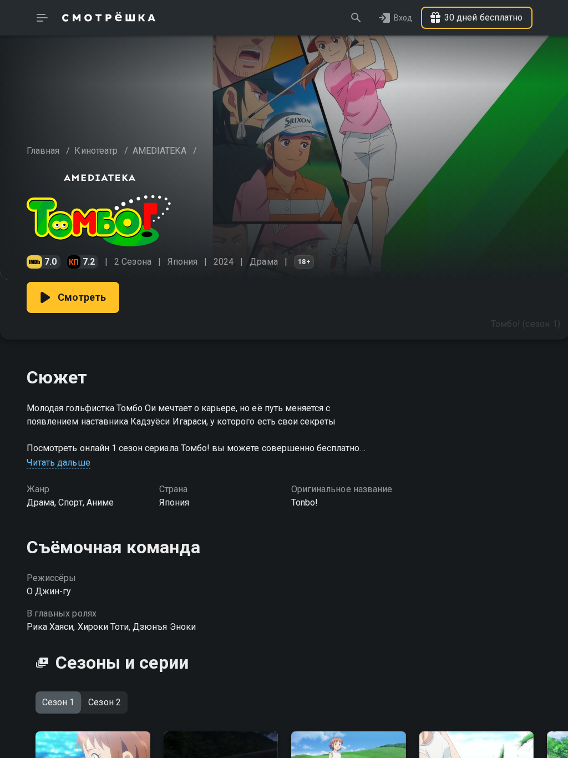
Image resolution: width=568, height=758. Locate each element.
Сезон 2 (104, 702)
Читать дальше (58, 462)
